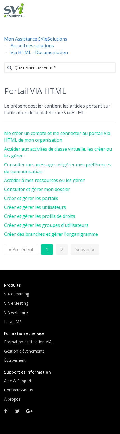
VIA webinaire (16, 312)
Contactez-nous (18, 390)
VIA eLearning (16, 294)
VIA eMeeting (16, 303)
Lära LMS (12, 321)
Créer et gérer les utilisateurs (35, 207)
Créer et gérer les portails (31, 198)
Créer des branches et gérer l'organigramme (51, 234)
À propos (12, 399)
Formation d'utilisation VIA (28, 341)
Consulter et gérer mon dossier (37, 189)
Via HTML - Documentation (39, 52)
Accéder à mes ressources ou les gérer (44, 180)
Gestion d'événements (24, 351)
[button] (109, 10)
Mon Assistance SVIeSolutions (35, 39)
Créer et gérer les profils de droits (39, 216)
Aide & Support (18, 380)
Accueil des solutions (32, 46)
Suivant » (84, 249)
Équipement (15, 360)
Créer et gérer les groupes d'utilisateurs (46, 225)
